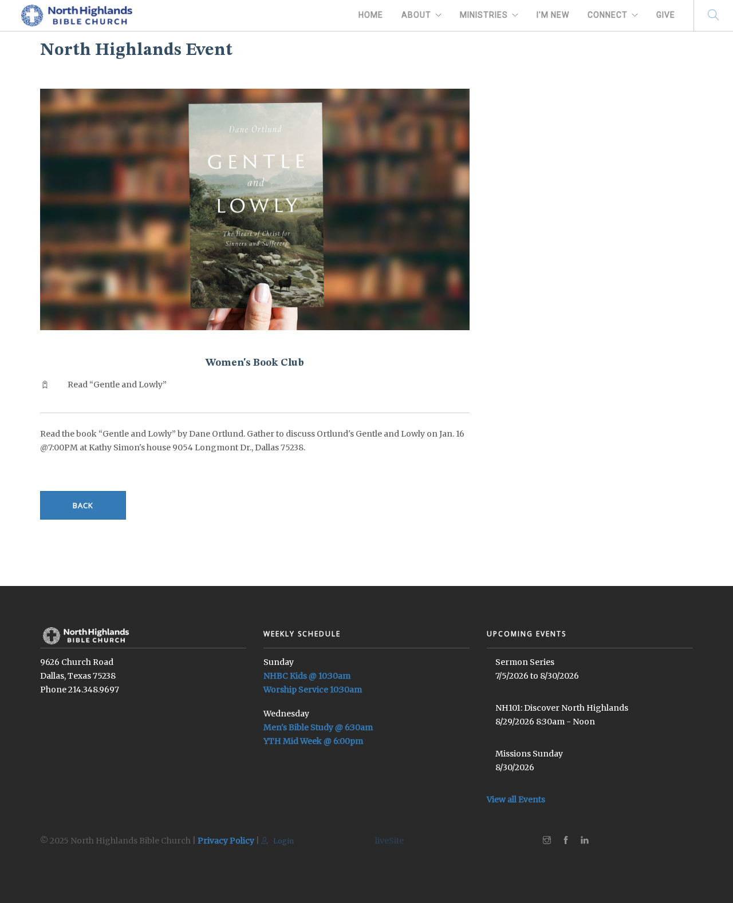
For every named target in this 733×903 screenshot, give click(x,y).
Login (282, 841)
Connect (608, 14)
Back (83, 505)
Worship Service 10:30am (312, 689)
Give (665, 14)
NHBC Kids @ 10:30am (306, 676)
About (416, 14)
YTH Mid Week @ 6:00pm (313, 741)
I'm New (553, 14)
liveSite (389, 840)
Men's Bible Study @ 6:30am (318, 727)
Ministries (484, 14)
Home (370, 14)
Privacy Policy (226, 840)
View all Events (516, 799)
